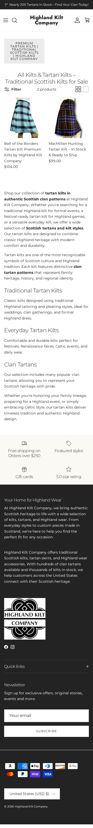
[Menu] (5, 20)
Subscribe (46, 731)
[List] (86, 89)
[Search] (17, 20)
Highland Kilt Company (31, 806)
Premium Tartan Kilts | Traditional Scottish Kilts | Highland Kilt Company (24, 51)
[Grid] (78, 89)
